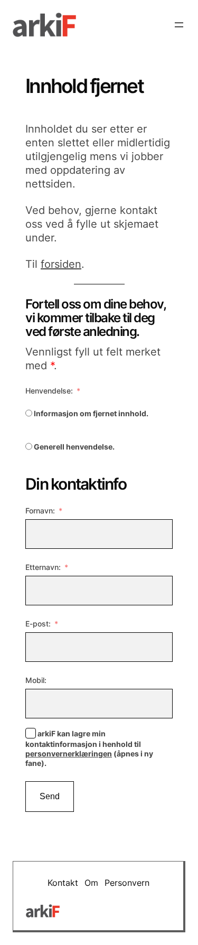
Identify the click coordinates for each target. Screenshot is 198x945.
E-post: (38, 623)
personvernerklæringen (68, 753)
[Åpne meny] (179, 24)
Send (50, 796)
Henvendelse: (49, 390)
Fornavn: (40, 510)
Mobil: (35, 680)
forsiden (61, 264)
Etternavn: (43, 567)
